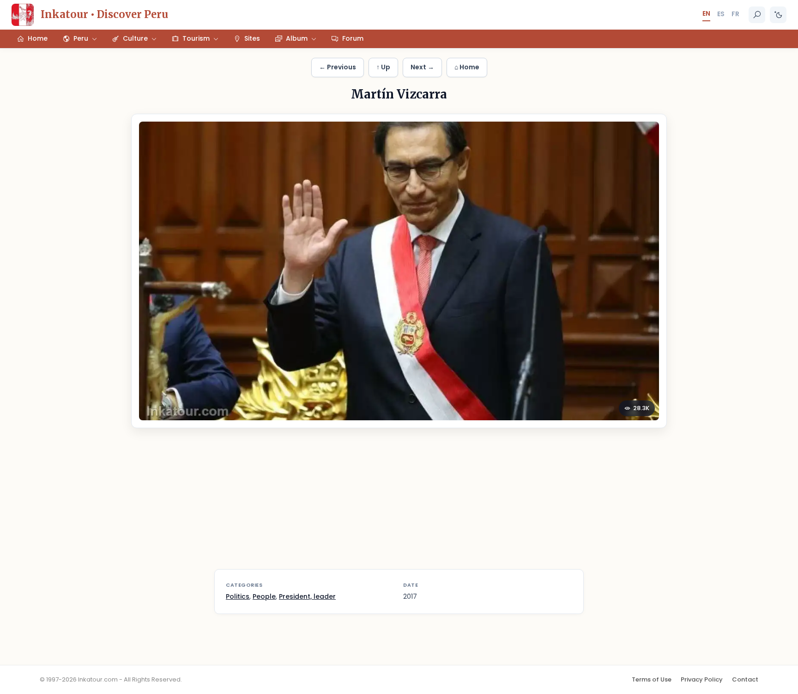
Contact (745, 679)
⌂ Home (466, 67)
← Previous (337, 67)
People (264, 596)
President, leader (307, 596)
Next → (422, 67)
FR (735, 13)
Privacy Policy (702, 679)
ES (721, 13)
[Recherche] (757, 14)
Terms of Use (651, 679)
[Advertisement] (399, 504)
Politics (237, 596)
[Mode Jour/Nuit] (778, 14)
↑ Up (383, 67)
